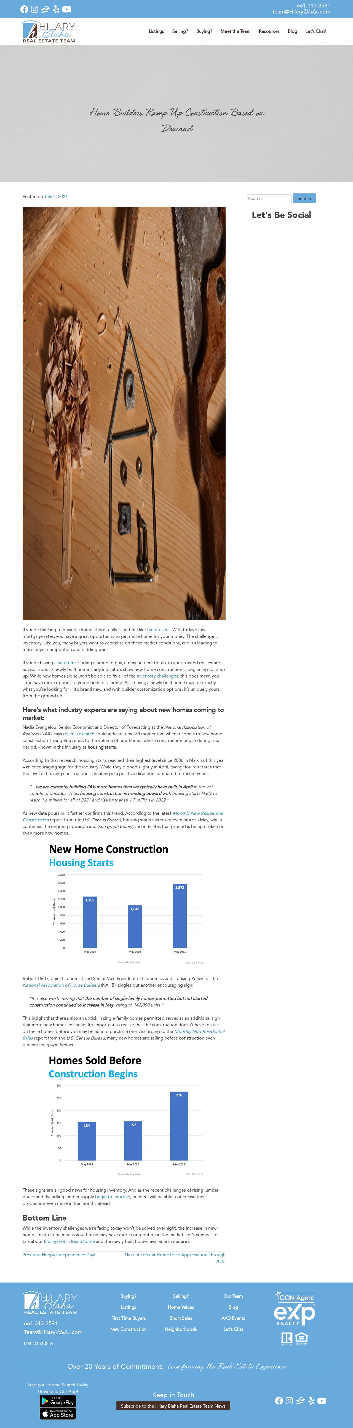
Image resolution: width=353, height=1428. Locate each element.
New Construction (128, 1329)
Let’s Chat (233, 1329)
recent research (78, 733)
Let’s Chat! (316, 31)
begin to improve (112, 1196)
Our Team (233, 1296)
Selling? (180, 31)
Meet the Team (236, 31)
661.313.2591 (313, 5)
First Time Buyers (128, 1318)
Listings (156, 31)
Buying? (204, 31)
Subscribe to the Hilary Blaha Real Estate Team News (173, 1406)
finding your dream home (69, 1241)
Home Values (181, 1307)
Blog (292, 31)
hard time (67, 662)
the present (158, 629)
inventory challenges (157, 676)
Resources (269, 31)
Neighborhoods (181, 1329)
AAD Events (233, 1318)
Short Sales (181, 1318)
